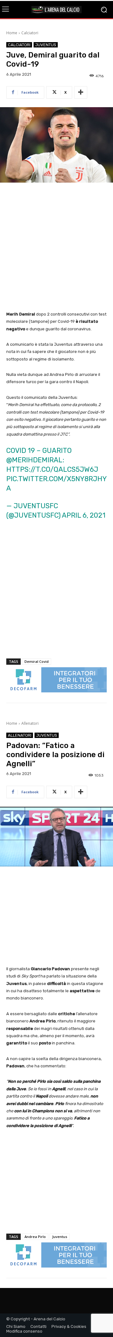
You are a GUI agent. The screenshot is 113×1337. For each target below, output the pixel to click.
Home (11, 33)
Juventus (45, 44)
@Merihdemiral (34, 460)
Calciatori (29, 33)
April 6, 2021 (83, 515)
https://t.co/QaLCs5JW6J (52, 469)
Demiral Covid (36, 661)
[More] (80, 92)
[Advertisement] (56, 247)
